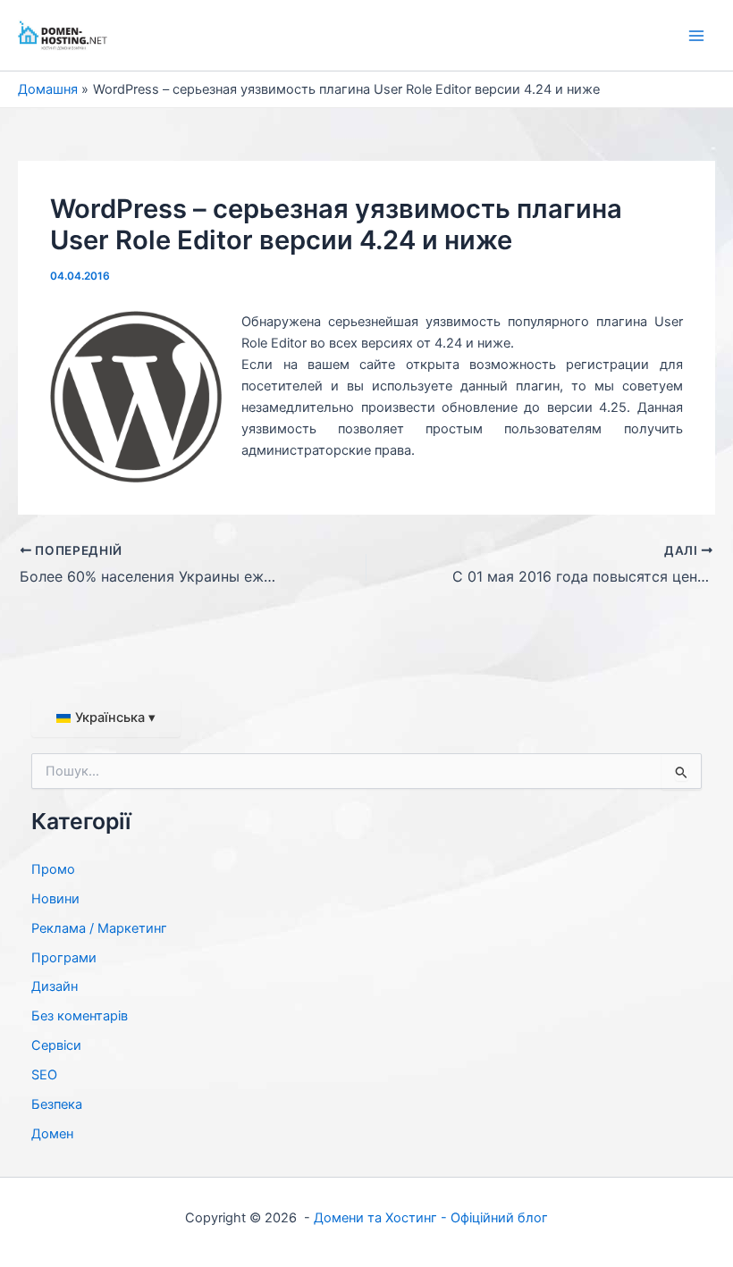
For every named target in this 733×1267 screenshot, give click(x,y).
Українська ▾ (115, 717)
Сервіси (56, 1045)
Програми (64, 958)
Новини (55, 899)
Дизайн (54, 986)
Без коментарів (79, 1016)
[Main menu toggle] (696, 36)
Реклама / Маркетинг (99, 928)
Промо (53, 869)
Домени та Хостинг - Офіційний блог (431, 1218)
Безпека (56, 1104)
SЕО (44, 1075)
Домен (52, 1134)
